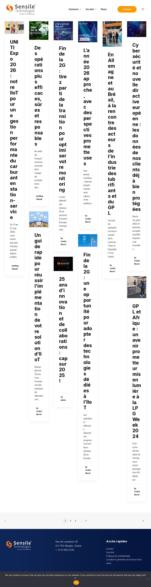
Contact (110, 549)
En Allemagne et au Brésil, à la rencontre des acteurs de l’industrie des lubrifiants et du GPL (112, 134)
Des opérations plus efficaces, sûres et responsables (39, 96)
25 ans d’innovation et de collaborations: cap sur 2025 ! (63, 330)
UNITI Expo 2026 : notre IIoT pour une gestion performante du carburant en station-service (14, 129)
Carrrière (110, 552)
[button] (14, 27)
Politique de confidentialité (118, 556)
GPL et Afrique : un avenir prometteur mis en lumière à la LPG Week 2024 (136, 371)
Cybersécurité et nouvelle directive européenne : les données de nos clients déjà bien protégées (136, 127)
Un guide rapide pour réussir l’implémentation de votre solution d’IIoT (39, 297)
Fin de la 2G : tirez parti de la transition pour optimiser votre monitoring (63, 119)
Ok (76, 582)
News (104, 9)
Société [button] (90, 9)
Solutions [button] (74, 9)
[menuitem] (75, 9)
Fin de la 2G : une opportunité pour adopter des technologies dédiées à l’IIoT (87, 331)
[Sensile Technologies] (21, 9)
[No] (147, 579)
